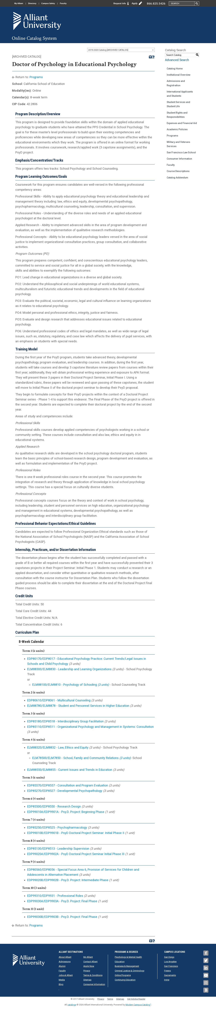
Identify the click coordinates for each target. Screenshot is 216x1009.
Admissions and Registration (176, 83)
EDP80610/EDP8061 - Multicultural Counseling (58, 700)
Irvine (166, 980)
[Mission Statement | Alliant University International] (37, 21)
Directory (32, 3)
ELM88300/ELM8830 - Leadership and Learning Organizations (69, 669)
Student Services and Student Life (178, 104)
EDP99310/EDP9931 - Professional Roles (55, 895)
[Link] (121, 3)
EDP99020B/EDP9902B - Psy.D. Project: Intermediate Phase (67, 880)
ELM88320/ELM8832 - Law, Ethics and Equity (57, 747)
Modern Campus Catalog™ (138, 1004)
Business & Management (127, 966)
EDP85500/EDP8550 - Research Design (54, 806)
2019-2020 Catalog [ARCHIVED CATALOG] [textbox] (108, 50)
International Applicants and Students (180, 93)
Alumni (62, 966)
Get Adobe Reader (136, 999)
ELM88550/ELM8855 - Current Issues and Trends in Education (69, 769)
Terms (110, 999)
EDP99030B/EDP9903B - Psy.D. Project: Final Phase (62, 917)
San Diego (169, 957)
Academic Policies (177, 129)
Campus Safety (48, 3)
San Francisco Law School (181, 152)
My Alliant (18, 3)
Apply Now (88, 966)
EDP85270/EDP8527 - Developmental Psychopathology (64, 791)
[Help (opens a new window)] (153, 57)
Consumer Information (179, 158)
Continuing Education (125, 980)
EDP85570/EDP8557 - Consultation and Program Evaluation (67, 785)
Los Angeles (170, 961)
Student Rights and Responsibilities (177, 114)
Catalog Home (175, 68)
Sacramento (170, 975)
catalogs (72, 1004)
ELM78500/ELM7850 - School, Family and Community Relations (81, 758)
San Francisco (171, 966)
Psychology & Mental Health (128, 957)
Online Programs (123, 975)
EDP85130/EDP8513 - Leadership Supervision (58, 848)
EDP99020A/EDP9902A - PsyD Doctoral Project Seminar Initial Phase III (75, 854)
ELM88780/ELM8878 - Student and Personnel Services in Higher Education (78, 705)
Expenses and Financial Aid (182, 123)
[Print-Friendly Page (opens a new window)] (150, 57)
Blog (61, 984)
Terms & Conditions (92, 975)
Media (62, 980)
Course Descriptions (178, 171)
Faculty (63, 3)
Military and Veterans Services (178, 144)
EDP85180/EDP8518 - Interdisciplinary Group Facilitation (65, 721)
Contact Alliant (90, 961)
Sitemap (87, 980)
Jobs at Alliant (66, 975)
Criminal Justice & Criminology (129, 970)
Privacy (86, 970)
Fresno (167, 970)
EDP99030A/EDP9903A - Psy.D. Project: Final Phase (62, 901)
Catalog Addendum (177, 177)
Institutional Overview (178, 74)
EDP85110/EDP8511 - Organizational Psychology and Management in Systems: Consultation (90, 726)
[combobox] (121, 50)
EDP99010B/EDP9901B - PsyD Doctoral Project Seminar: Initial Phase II (75, 833)
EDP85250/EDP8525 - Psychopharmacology (57, 827)
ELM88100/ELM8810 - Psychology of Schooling (70, 684)
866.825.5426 (156, 3)
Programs (36, 77)
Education (120, 961)
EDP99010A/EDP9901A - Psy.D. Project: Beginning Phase (65, 812)
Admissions (65, 961)
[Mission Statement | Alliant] (29, 959)
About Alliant (65, 957)
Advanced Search (177, 60)
